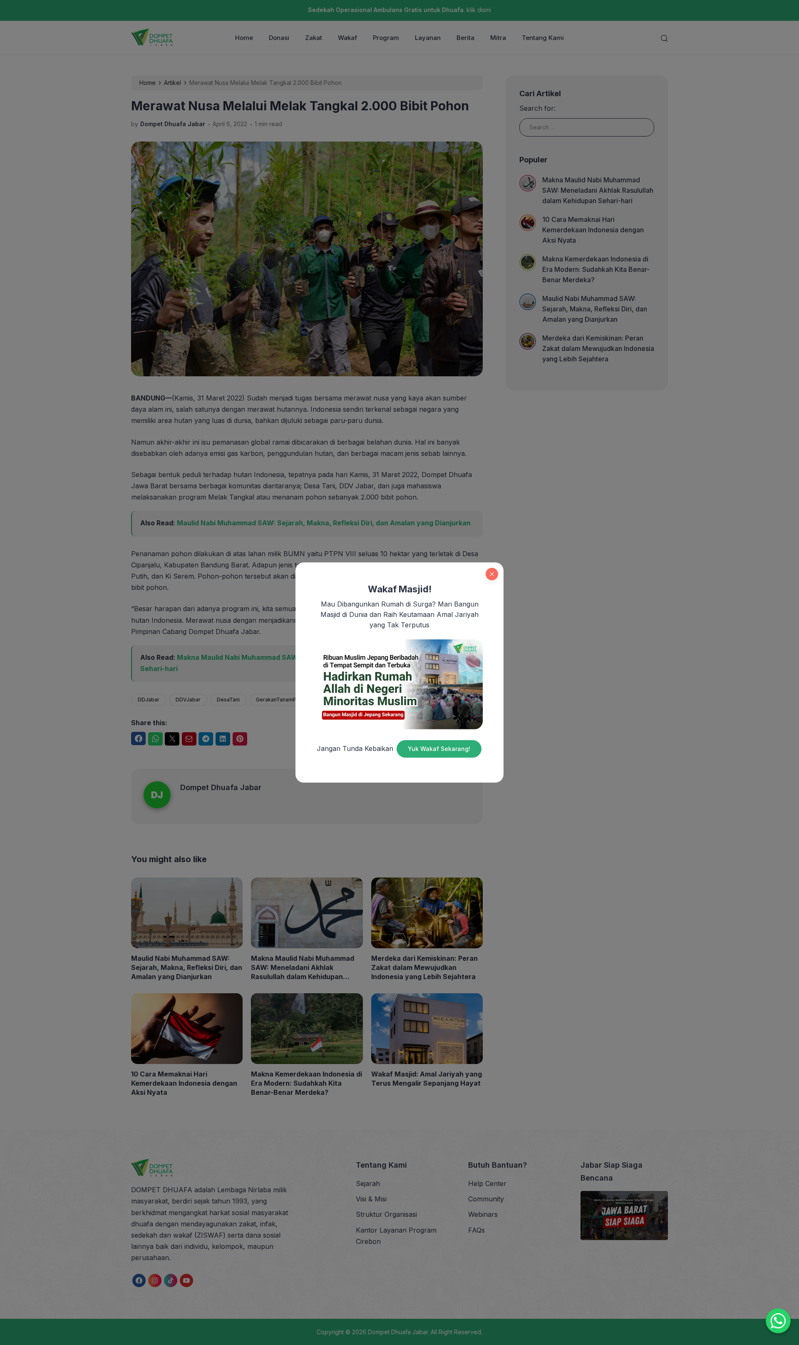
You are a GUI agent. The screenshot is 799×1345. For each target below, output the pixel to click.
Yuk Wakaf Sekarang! (439, 748)
